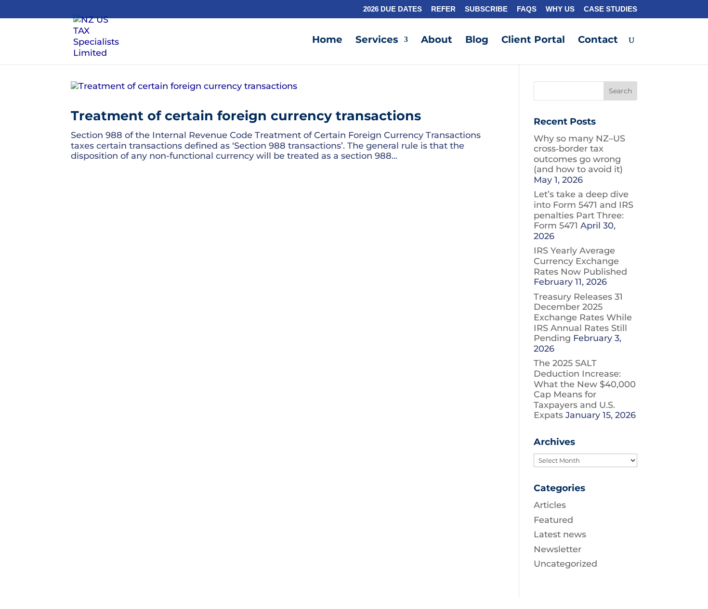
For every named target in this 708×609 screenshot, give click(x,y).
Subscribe (486, 9)
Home (327, 40)
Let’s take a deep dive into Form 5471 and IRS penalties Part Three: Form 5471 (583, 210)
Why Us (560, 9)
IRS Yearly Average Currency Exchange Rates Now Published (580, 261)
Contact (598, 40)
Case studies (610, 9)
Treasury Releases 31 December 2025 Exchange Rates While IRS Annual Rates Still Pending (583, 317)
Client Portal (533, 40)
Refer (443, 9)
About (436, 40)
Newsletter (557, 549)
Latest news (560, 534)
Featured (553, 520)
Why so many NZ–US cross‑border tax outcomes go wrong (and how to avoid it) (579, 154)
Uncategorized (565, 563)
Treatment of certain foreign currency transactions (246, 116)
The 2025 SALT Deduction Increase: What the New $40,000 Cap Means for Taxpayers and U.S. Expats (585, 389)
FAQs (527, 9)
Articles (550, 505)
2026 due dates (392, 9)
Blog (476, 40)
